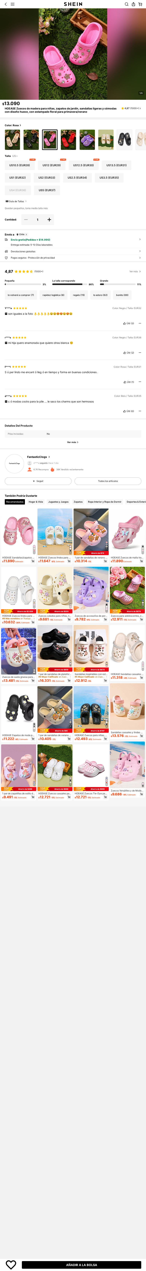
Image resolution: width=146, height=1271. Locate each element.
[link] (126, 4)
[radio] (12, 139)
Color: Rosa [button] (12, 125)
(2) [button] (132, 352)
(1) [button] (132, 382)
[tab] (15, 502)
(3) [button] (132, 323)
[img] (18, 611)
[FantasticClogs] (14, 463)
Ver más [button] (133, 271)
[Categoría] (12, 4)
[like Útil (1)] (125, 382)
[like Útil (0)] (124, 411)
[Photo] (29, 463)
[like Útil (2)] (124, 352)
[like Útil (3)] (124, 323)
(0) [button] (132, 411)
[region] (73, 276)
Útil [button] (128, 323)
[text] (73, 313)
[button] (5, 4)
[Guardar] (11, 1265)
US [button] (14, 156)
